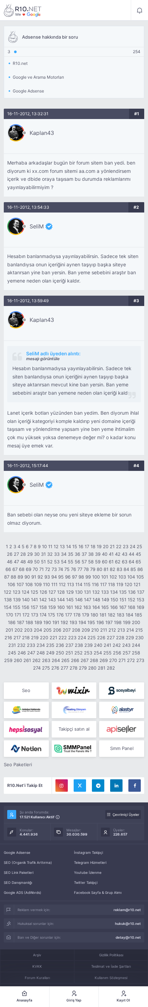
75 (67, 569)
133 (105, 592)
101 (104, 577)
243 (126, 645)
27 (16, 554)
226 (101, 637)
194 (82, 622)
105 (140, 577)
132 (96, 592)
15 (74, 546)
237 (69, 645)
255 (107, 652)
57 (84, 561)
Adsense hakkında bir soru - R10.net (23, 10)
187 (20, 622)
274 (37, 668)
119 (119, 584)
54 (63, 561)
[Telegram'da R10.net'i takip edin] (98, 785)
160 (61, 607)
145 (70, 599)
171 (17, 615)
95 (61, 577)
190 (47, 622)
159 (52, 607)
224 (82, 637)
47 (16, 561)
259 (8, 660)
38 (91, 554)
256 (117, 652)
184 (129, 615)
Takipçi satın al (74, 729)
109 (38, 584)
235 (50, 645)
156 (25, 607)
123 (16, 592)
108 (29, 584)
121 (137, 584)
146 (79, 599)
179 (85, 615)
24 (132, 546)
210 (95, 630)
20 (105, 546)
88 (13, 577)
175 (51, 615)
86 (140, 569)
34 (63, 554)
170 (9, 615)
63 (124, 561)
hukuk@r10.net (128, 923)
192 (64, 622)
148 (96, 599)
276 (55, 668)
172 (26, 615)
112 (62, 584)
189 (38, 622)
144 (61, 599)
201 (9, 630)
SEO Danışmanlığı (18, 882)
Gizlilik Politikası (111, 955)
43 (124, 554)
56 (77, 561)
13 (62, 546)
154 (7, 607)
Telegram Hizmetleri (90, 862)
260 (18, 660)
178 (77, 615)
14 (68, 546)
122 (7, 592)
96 (68, 577)
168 (131, 607)
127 (52, 592)
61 (111, 561)
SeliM (37, 226)
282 (111, 668)
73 (54, 569)
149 (105, 599)
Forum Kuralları (37, 978)
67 (15, 569)
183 (120, 615)
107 (20, 584)
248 (40, 652)
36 (77, 554)
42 (117, 554)
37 (84, 554)
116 (95, 584)
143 (52, 599)
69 (28, 569)
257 (126, 652)
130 (79, 592)
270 (113, 660)
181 (102, 615)
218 (26, 637)
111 (54, 584)
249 (50, 652)
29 (30, 554)
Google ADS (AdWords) (22, 892)
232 (21, 645)
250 (60, 652)
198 (117, 622)
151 (122, 599)
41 (111, 554)
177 (68, 615)
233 (31, 645)
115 (87, 584)
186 (11, 622)
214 (130, 630)
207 (67, 630)
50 (37, 561)
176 (60, 615)
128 (61, 592)
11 (50, 546)
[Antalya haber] (26, 710)
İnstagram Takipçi (88, 852)
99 (88, 577)
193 (73, 622)
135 (123, 592)
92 (40, 577)
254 (98, 652)
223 (72, 637)
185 (138, 615)
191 (55, 622)
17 (87, 546)
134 (114, 592)
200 (136, 622)
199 (126, 622)
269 (103, 660)
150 (114, 599)
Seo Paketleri (18, 764)
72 (47, 569)
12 (56, 546)
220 (44, 637)
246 (22, 652)
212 (112, 630)
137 (140, 592)
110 (46, 584)
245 (12, 652)
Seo (26, 690)
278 (73, 668)
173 (34, 615)
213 (121, 630)
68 (21, 569)
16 (80, 546)
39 (98, 554)
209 (86, 630)
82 (112, 569)
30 (37, 554)
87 (6, 577)
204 (38, 630)
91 (33, 577)
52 (50, 561)
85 (133, 569)
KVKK (37, 966)
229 (130, 637)
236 (60, 645)
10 (44, 546)
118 (111, 584)
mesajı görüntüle (43, 358)
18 (93, 546)
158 (43, 607)
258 (136, 652)
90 (27, 577)
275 (46, 668)
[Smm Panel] (121, 690)
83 (119, 569)
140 (26, 599)
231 (12, 645)
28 (23, 554)
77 (79, 569)
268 (94, 660)
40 (104, 554)
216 (8, 637)
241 (107, 645)
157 (34, 607)
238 (79, 645)
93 (47, 577)
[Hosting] (74, 710)
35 (70, 554)
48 (23, 561)
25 (139, 546)
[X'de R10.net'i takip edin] (80, 785)
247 (31, 652)
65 (138, 561)
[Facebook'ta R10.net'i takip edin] (134, 785)
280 (92, 668)
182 (111, 615)
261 (27, 660)
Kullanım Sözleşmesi (111, 978)
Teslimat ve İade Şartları (111, 966)
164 (96, 607)
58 (91, 561)
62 (117, 561)
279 (83, 668)
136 (132, 592)
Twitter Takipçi (85, 882)
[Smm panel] (74, 748)
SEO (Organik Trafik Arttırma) (28, 862)
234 (40, 645)
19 (99, 546)
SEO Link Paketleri (18, 872)
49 (30, 561)
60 (104, 561)
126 (43, 592)
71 (41, 569)
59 (98, 561)
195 (91, 622)
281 (101, 668)
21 (112, 546)
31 (43, 554)
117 (103, 584)
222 (63, 637)
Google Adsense (17, 852)
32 (50, 554)
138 (8, 599)
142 (43, 599)
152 (131, 599)
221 (53, 637)
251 (69, 652)
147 (87, 599)
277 (64, 668)
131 (87, 592)
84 (126, 569)
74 (60, 569)
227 (111, 637)
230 (139, 637)
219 (35, 637)
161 (69, 607)
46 (9, 561)
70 (35, 569)
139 (17, 599)
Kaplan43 (42, 133)
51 (43, 561)
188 (29, 622)
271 (122, 660)
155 (16, 607)
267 (84, 660)
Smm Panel (122, 748)
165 (105, 607)
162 (78, 607)
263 (46, 660)
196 (100, 622)
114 (78, 584)
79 (92, 569)
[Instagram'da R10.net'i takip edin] (61, 785)
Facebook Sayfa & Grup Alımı (97, 892)
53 (57, 561)
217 (17, 637)
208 (76, 630)
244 (136, 645)
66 (8, 569)
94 (54, 577)
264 (56, 660)
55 (70, 561)
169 (140, 607)
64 (131, 561)
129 (70, 592)
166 (114, 607)
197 (109, 622)
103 (122, 577)
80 (99, 569)
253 (88, 652)
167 (122, 607)
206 (57, 630)
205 (47, 630)
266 (75, 660)
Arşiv (37, 955)
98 (81, 577)
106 (11, 584)
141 (34, 599)
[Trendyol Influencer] (74, 690)
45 (138, 554)
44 (131, 554)
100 (96, 577)
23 (125, 546)
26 (9, 554)
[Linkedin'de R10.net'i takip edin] (116, 785)
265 (65, 660)
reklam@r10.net (127, 910)
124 (25, 592)
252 (78, 652)
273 (140, 660)
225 (91, 637)
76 (73, 569)
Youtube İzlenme (88, 872)
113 (70, 584)
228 (120, 637)
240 (98, 645)
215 (139, 630)
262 (36, 660)
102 (113, 577)
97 (74, 577)
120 (128, 584)
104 (131, 577)
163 (87, 607)
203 (28, 630)
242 (117, 645)
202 (18, 630)
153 (140, 599)
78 (86, 569)
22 (118, 546)
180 (94, 615)
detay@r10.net (128, 937)
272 (131, 660)
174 (43, 615)
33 (57, 554)
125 (34, 592)
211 (103, 630)
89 (20, 577)
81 (106, 569)
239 (88, 645)
